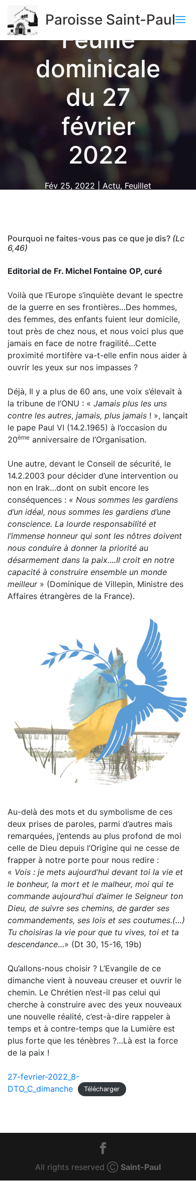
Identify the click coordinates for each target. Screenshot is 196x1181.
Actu (111, 186)
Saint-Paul (141, 1167)
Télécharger (102, 1089)
